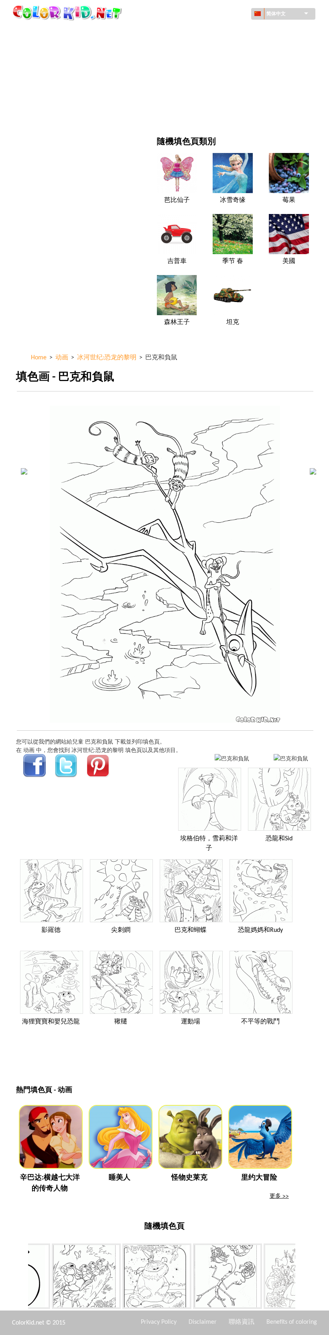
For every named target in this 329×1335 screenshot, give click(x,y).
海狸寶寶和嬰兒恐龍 (51, 1022)
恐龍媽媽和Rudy (260, 930)
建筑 (40, 48)
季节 (40, 81)
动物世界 (202, 48)
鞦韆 (120, 1022)
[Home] (68, 12)
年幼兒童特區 (51, 98)
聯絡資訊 (241, 1322)
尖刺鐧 (120, 930)
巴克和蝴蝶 (191, 930)
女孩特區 (202, 65)
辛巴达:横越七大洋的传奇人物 (50, 1183)
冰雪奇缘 (233, 200)
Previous (22, 1278)
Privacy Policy (159, 1322)
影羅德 (51, 930)
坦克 (232, 322)
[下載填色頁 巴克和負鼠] (291, 758)
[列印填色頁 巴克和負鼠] (232, 758)
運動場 (190, 1022)
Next (301, 1278)
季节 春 (232, 261)
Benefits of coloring (291, 1322)
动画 (40, 65)
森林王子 (177, 322)
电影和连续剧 (51, 114)
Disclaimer (203, 1322)
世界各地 (202, 32)
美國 (288, 261)
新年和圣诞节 (207, 98)
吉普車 (177, 261)
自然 (196, 114)
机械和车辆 (49, 32)
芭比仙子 (177, 200)
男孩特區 (202, 81)
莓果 (288, 200)
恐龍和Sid (279, 839)
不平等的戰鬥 (260, 1022)
